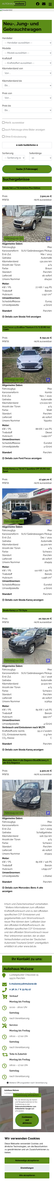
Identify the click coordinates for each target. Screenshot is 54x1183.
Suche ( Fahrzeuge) (27, 169)
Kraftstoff (7, 58)
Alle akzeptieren (27, 1175)
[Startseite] (14, 3)
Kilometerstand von (12, 68)
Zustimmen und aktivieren (27, 1120)
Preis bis (6, 105)
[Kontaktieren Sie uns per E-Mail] (44, 4)
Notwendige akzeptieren (27, 1160)
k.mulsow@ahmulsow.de (23, 983)
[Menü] (50, 4)
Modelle (6, 48)
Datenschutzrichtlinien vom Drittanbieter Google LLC (25, 1107)
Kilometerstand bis (12, 81)
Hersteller (7, 38)
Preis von (7, 93)
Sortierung (7, 153)
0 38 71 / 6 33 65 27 (20, 989)
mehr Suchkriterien (27, 145)
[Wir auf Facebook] (37, 4)
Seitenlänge (35, 153)
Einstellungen (27, 1168)
